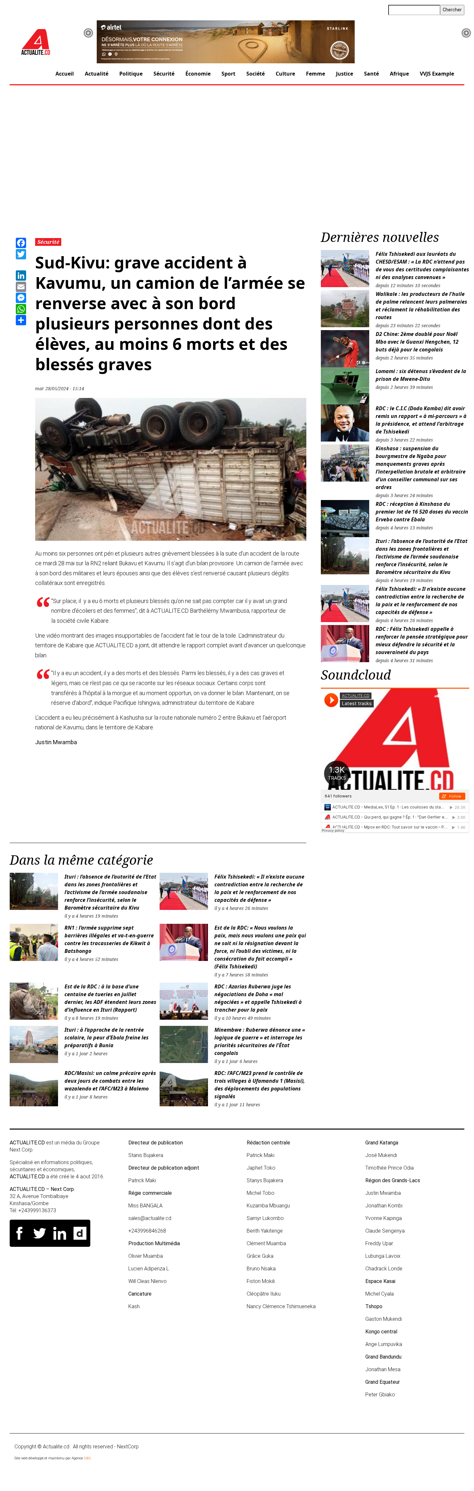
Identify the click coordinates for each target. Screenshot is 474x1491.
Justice (344, 73)
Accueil (64, 73)
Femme (315, 73)
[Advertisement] (237, 159)
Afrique (399, 73)
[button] (88, 33)
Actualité (96, 73)
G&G (87, 1458)
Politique (131, 73)
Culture (285, 73)
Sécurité (163, 73)
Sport (228, 73)
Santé (371, 73)
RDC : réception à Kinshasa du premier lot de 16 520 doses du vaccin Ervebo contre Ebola (422, 511)
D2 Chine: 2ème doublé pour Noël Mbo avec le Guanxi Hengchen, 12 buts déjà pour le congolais (417, 341)
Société (255, 73)
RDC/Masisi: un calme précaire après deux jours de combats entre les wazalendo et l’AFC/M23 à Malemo (110, 1080)
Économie (198, 73)
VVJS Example (437, 73)
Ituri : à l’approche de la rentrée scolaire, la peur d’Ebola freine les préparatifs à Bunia (106, 1037)
